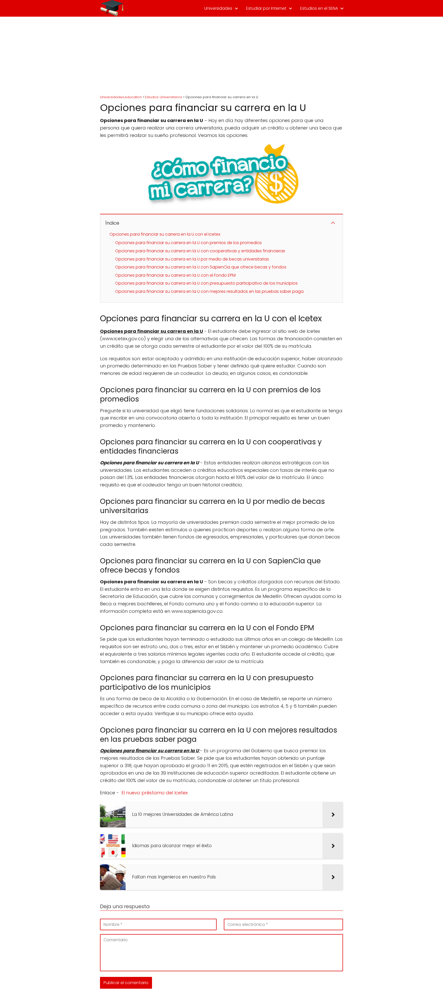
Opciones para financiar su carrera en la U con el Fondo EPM (175, 275)
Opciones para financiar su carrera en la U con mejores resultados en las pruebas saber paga (209, 291)
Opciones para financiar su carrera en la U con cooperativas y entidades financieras (200, 251)
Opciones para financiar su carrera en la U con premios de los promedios (188, 243)
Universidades (218, 8)
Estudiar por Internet (266, 8)
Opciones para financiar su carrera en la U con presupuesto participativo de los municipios (206, 283)
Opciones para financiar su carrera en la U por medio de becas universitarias (192, 259)
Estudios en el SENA (319, 8)
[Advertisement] (221, 55)
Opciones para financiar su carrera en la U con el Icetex (164, 234)
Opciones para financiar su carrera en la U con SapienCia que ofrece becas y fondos (200, 267)
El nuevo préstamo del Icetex (155, 792)
